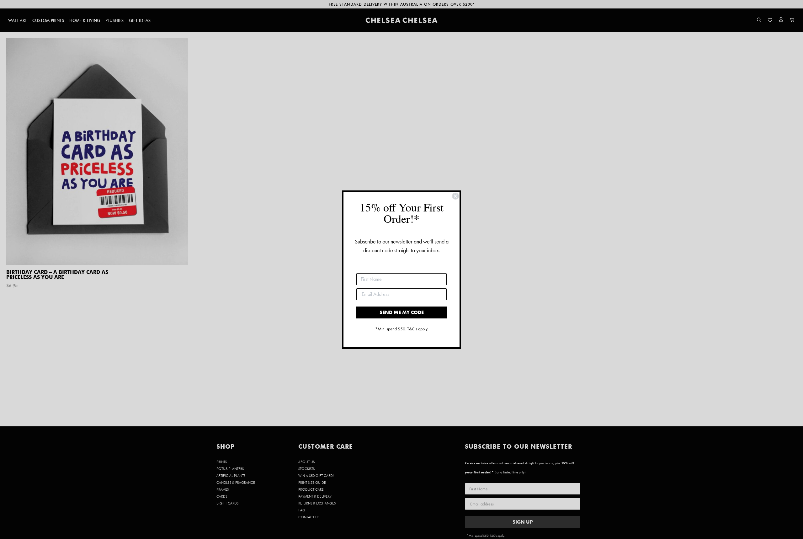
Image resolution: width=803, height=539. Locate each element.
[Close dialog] (455, 196)
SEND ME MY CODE (402, 312)
